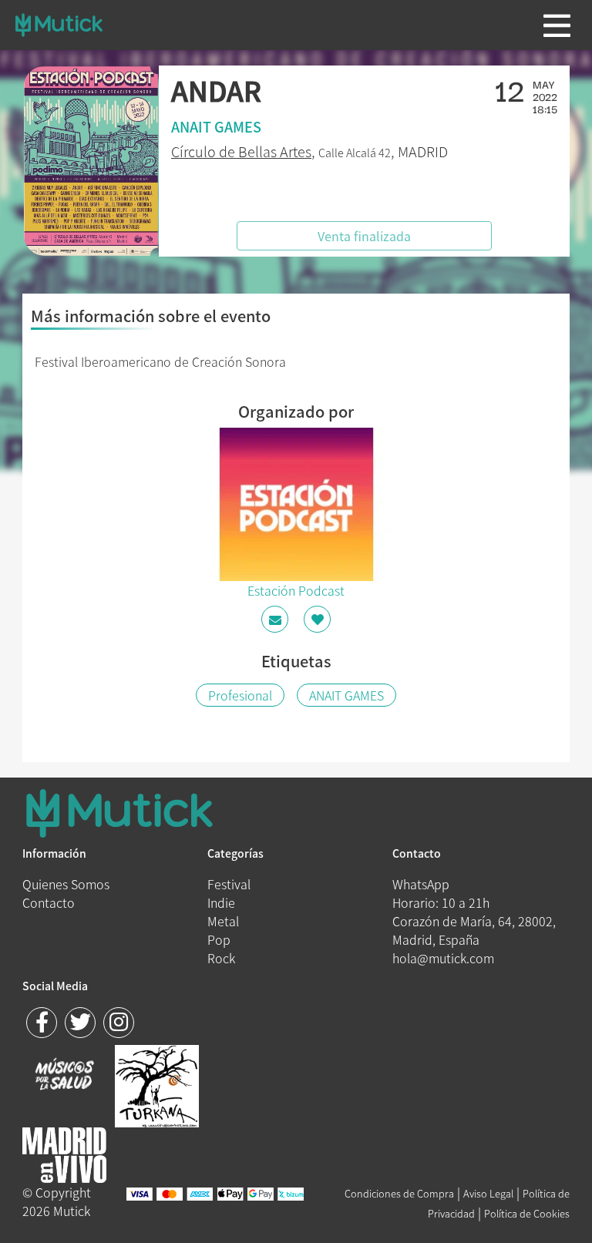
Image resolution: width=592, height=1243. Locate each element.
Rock (221, 958)
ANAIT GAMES (346, 695)
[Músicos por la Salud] (64, 1076)
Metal (223, 921)
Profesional (240, 695)
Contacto (48, 902)
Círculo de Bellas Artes (241, 151)
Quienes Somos (65, 884)
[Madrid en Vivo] (157, 1084)
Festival (229, 884)
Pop (218, 939)
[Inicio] (59, 25)
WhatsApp (420, 884)
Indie (221, 902)
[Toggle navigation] (556, 25)
